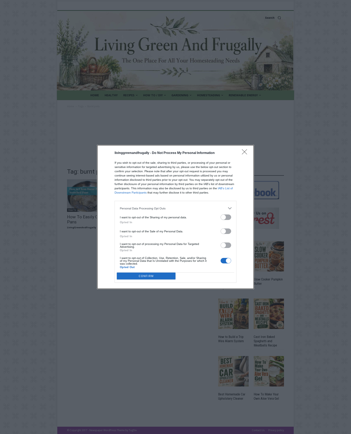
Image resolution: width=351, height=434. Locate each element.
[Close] (246, 153)
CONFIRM (146, 276)
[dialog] (175, 217)
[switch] (226, 217)
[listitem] (175, 208)
